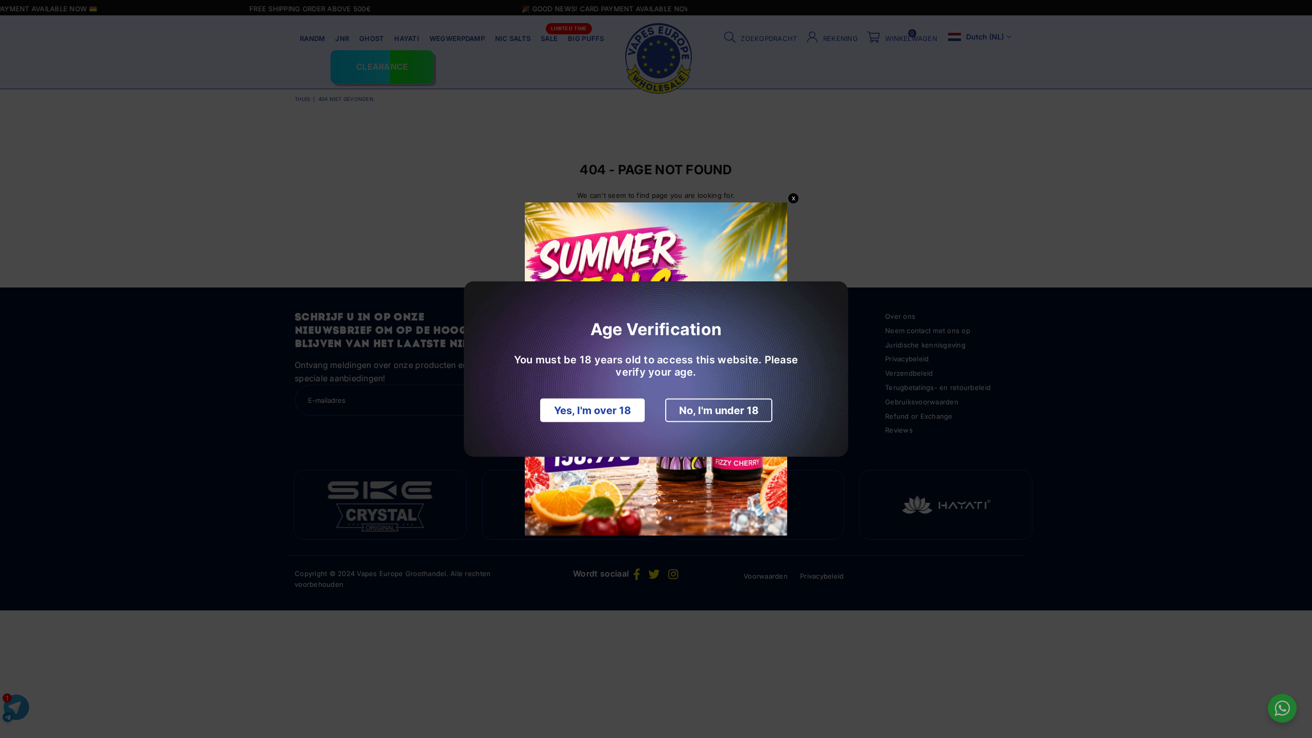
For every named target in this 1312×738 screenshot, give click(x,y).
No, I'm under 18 (718, 410)
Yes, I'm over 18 (592, 410)
